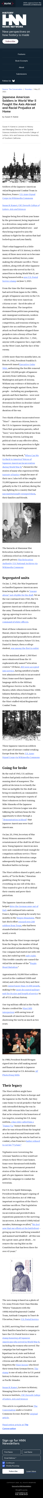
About (21, 67)
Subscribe (10, 41)
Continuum (10, 1463)
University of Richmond (32, 4)
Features (21, 54)
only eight (31, 955)
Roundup (28, 89)
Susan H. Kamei (9, 205)
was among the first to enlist (25, 648)
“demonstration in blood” (14, 819)
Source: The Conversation (12, 89)
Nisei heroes (22, 1364)
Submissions (21, 74)
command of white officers (15, 621)
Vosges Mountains (25, 917)
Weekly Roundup (12, 1466)
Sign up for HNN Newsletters (21, 1486)
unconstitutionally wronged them (18, 493)
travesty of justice (11, 474)
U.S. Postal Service (30, 1319)
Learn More (31, 1471)
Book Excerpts (21, 61)
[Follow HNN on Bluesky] (13, 81)
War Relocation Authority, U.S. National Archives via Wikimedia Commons (20, 563)
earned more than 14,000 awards (24, 985)
